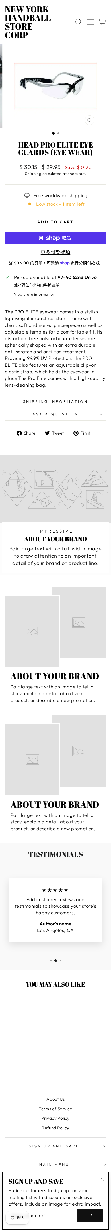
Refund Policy (55, 1128)
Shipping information (55, 401)
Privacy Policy (55, 1118)
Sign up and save (54, 1146)
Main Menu (54, 1164)
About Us (55, 1099)
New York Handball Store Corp (28, 22)
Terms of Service (55, 1108)
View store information (34, 294)
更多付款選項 (55, 252)
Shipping (33, 173)
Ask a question (55, 414)
